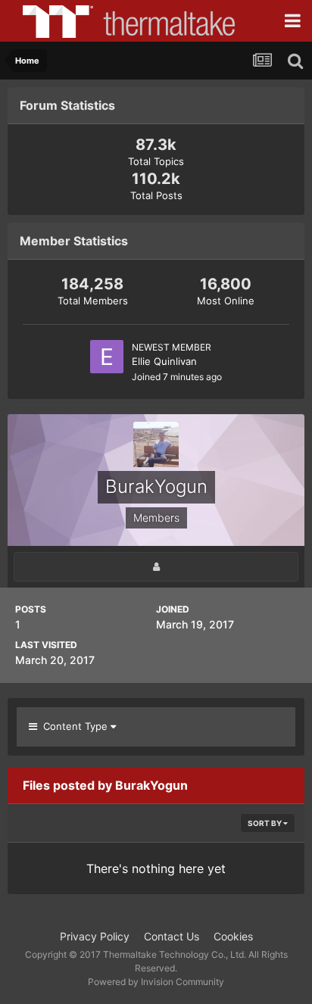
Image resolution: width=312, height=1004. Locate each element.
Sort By (265, 823)
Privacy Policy (94, 936)
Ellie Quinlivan (164, 361)
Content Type (74, 726)
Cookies (233, 936)
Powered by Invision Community (156, 981)
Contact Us (171, 936)
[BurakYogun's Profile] (156, 567)
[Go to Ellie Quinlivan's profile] (106, 356)
